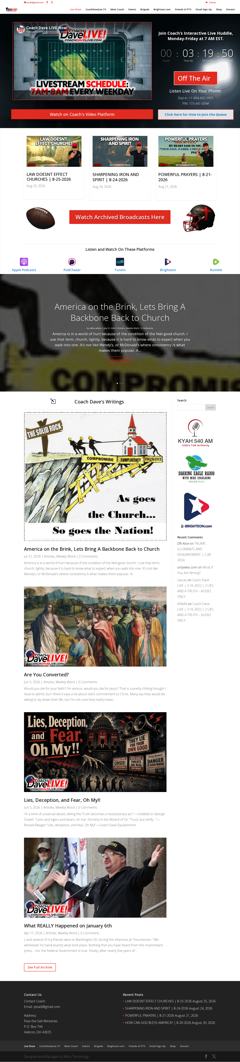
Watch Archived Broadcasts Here (119, 217)
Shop (219, 9)
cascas (182, 580)
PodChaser (72, 270)
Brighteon (168, 270)
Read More (120, 360)
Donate (230, 9)
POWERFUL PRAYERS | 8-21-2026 (185, 177)
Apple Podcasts (24, 270)
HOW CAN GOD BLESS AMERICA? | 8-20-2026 (158, 1022)
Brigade (144, 9)
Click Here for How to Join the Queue (196, 114)
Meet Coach (117, 9)
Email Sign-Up (204, 9)
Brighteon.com (162, 9)
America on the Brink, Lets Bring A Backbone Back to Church (120, 312)
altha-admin (96, 328)
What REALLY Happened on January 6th (68, 925)
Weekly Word (132, 328)
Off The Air (194, 78)
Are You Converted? (46, 674)
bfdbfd (182, 604)
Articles (121, 328)
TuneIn (120, 270)
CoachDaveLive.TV (96, 9)
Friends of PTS (183, 9)
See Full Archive (40, 967)
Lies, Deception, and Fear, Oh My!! (62, 800)
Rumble (216, 270)
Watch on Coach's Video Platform (82, 114)
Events (132, 9)
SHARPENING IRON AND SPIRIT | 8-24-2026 (116, 177)
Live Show (75, 9)
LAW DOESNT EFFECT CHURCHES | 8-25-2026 (49, 176)
